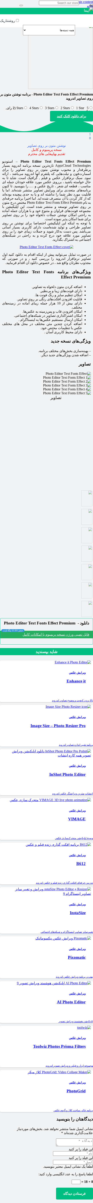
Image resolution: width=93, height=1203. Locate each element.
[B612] (58, 844)
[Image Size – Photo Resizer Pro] (68, 706)
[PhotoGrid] (59, 1072)
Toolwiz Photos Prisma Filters (59, 1046)
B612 (81, 863)
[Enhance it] (73, 662)
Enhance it (76, 681)
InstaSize (78, 912)
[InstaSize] (48, 894)
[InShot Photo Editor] (48, 755)
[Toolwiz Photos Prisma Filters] (84, 1027)
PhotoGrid (76, 1091)
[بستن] (21, 5)
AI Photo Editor (71, 1002)
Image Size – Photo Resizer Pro (58, 725)
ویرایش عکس (77, 672)
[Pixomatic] (63, 938)
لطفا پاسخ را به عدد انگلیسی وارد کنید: (65, 1174)
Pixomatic (77, 957)
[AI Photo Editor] (54, 983)
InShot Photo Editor (67, 774)
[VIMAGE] (50, 800)
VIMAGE (77, 819)
